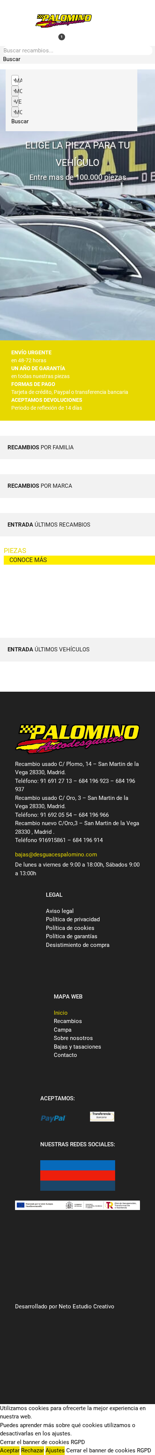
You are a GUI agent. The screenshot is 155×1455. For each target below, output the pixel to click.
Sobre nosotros (73, 1038)
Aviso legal (60, 911)
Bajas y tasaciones (77, 1046)
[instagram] (46, 1185)
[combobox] (15, 80)
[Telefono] (63, 8)
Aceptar (10, 1450)
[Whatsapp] (50, 37)
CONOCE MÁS (28, 560)
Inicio (61, 1012)
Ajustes (55, 1450)
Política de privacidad (73, 919)
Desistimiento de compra (77, 945)
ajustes (61, 1433)
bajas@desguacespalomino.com (56, 854)
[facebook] (46, 1165)
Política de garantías (71, 936)
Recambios (68, 1021)
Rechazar (32, 1450)
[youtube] (46, 1175)
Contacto (65, 1055)
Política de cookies (70, 928)
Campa (62, 1029)
